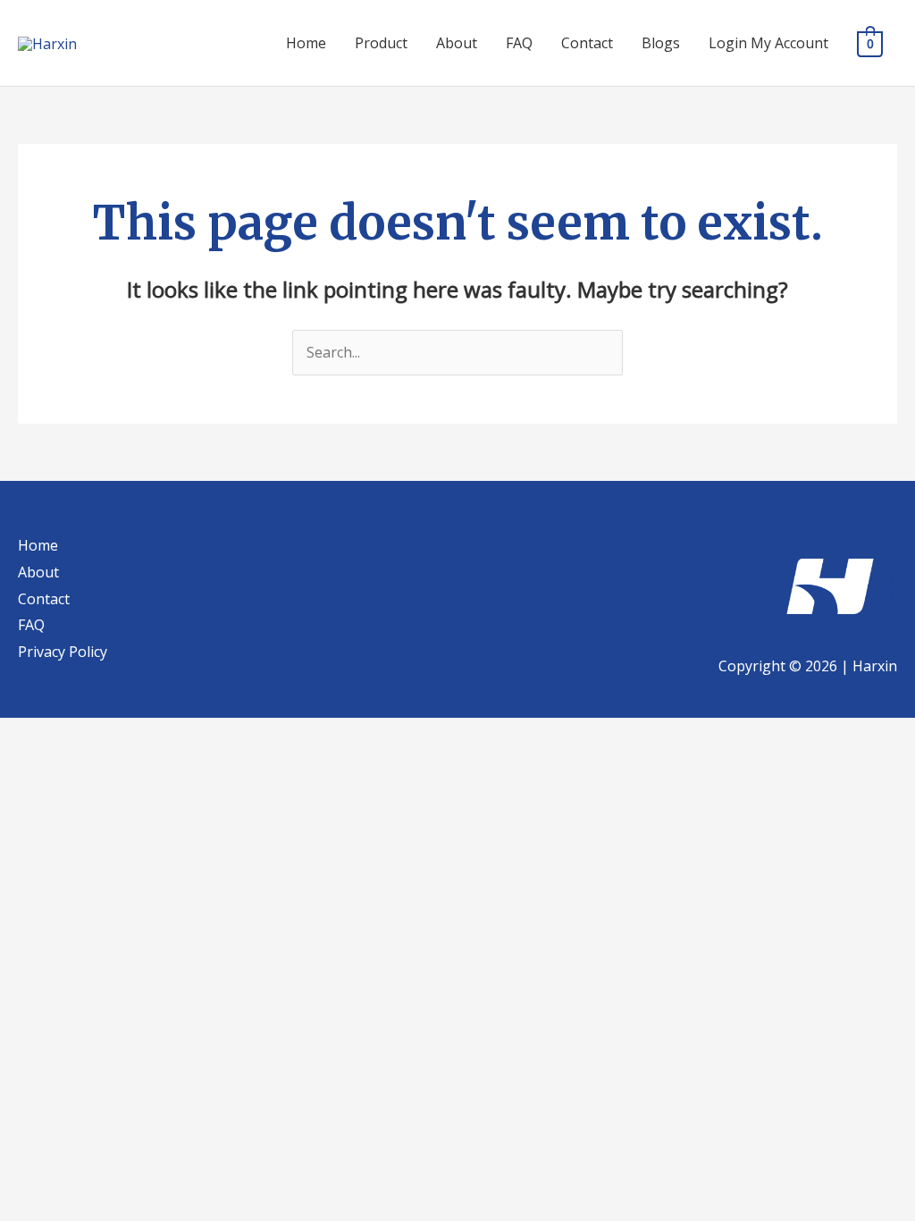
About (456, 43)
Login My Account (768, 43)
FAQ (519, 43)
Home (306, 43)
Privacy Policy (62, 651)
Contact (587, 43)
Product (381, 43)
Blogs (661, 43)
